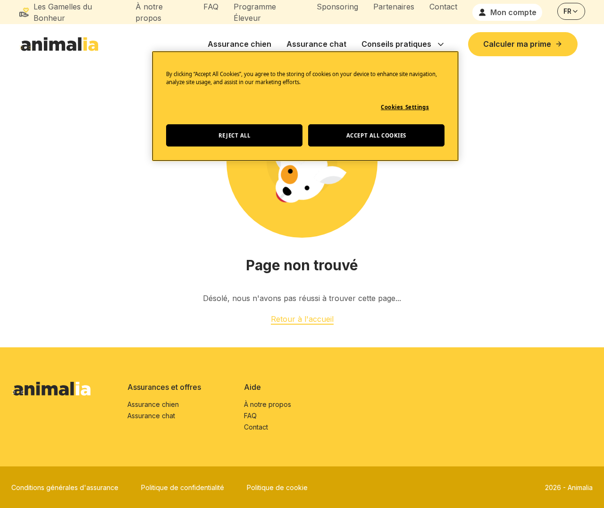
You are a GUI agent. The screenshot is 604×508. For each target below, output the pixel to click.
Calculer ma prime (517, 44)
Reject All (234, 135)
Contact (443, 6)
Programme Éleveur (255, 12)
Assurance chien (239, 44)
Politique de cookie (277, 487)
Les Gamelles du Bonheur (63, 12)
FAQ (210, 6)
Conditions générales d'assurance (64, 487)
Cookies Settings (405, 107)
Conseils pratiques (396, 44)
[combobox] (571, 11)
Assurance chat (316, 44)
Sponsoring (337, 6)
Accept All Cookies (376, 135)
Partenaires (393, 6)
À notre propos (149, 12)
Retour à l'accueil (302, 319)
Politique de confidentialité (182, 487)
